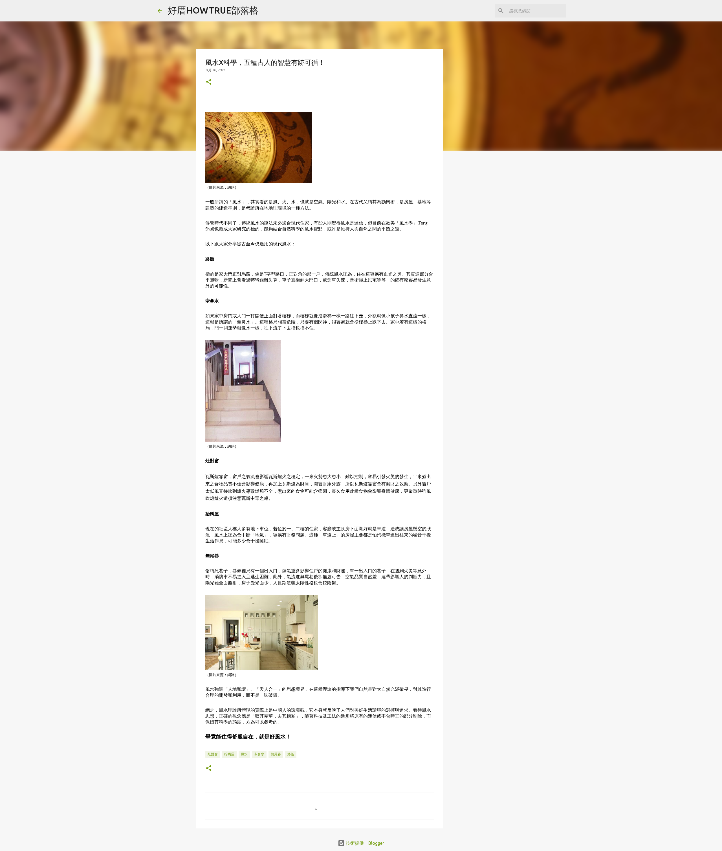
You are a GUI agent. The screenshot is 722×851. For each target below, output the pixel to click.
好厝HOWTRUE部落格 (213, 10)
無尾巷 (276, 754)
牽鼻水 (259, 754)
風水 (244, 754)
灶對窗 (213, 754)
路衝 (290, 754)
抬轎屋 (229, 754)
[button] (208, 82)
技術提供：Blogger (364, 843)
